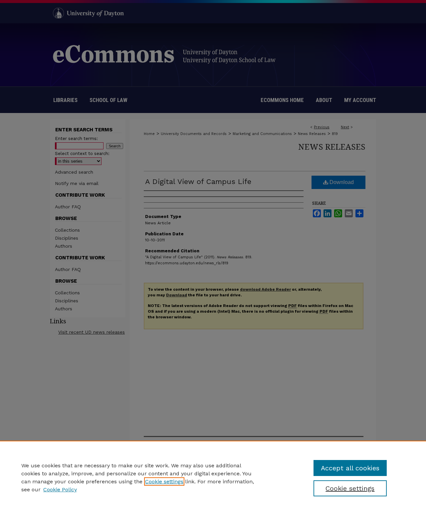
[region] (213, 477)
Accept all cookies (350, 468)
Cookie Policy (60, 489)
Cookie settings (164, 481)
